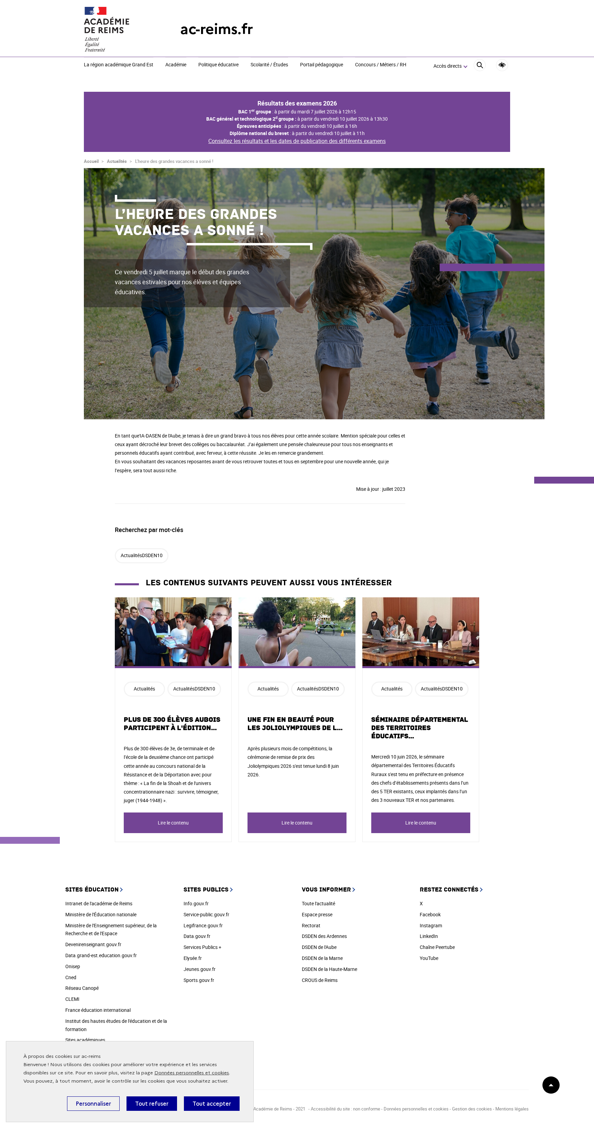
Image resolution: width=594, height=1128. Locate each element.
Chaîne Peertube (437, 947)
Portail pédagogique (321, 65)
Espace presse (317, 914)
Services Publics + (202, 947)
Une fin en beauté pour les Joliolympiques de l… (295, 724)
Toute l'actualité (318, 903)
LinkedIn (429, 936)
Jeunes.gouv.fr (200, 969)
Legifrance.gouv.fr (203, 925)
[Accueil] (118, 29)
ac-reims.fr (216, 29)
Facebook (430, 914)
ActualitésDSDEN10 (142, 555)
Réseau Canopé (82, 988)
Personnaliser (93, 1103)
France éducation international (98, 1010)
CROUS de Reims (320, 980)
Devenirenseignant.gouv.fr (93, 944)
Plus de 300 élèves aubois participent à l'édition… (172, 724)
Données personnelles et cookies (191, 1072)
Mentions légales (512, 1109)
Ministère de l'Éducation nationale (100, 914)
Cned (70, 977)
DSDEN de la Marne (322, 958)
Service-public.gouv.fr (206, 914)
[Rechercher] (480, 66)
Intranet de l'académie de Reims (98, 903)
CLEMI (72, 999)
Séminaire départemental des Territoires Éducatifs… (419, 728)
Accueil (91, 161)
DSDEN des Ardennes (324, 936)
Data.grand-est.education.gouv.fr (101, 955)
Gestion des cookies (472, 1109)
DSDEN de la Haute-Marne (329, 969)
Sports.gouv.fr (199, 980)
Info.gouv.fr (196, 903)
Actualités (117, 161)
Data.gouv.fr (197, 936)
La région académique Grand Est (118, 65)
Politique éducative (218, 65)
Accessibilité (502, 65)
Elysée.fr (193, 958)
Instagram (431, 925)
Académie (175, 65)
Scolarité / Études (269, 65)
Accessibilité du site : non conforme (345, 1109)
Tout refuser (151, 1103)
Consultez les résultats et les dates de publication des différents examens (297, 141)
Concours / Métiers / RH (380, 65)
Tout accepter (211, 1103)
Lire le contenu (173, 822)
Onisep (72, 966)
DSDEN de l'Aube (319, 947)
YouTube (429, 958)
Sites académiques (85, 1040)
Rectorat (311, 925)
